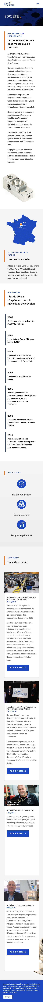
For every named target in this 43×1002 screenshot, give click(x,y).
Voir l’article (18, 668)
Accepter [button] (8, 997)
